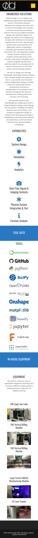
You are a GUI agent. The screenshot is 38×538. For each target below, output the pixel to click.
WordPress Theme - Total (23, 533)
